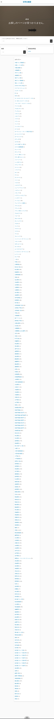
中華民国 (17, 264)
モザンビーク (18, 244)
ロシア (16, 256)
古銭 (16, 336)
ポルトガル (17, 218)
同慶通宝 (17, 341)
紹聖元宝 (17, 619)
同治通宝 (17, 343)
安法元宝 (17, 433)
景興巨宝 (17, 517)
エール (16, 129)
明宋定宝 (17, 499)
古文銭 (16, 325)
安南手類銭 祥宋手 (19, 425)
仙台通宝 (17, 279)
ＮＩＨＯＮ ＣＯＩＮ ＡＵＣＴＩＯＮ (24, 98)
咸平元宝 (17, 348)
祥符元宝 (17, 594)
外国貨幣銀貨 (18, 376)
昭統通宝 (17, 507)
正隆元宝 (17, 543)
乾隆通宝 (17, 272)
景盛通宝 (17, 512)
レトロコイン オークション (22, 251)
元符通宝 (17, 284)
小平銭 (16, 456)
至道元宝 (17, 629)
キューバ (17, 149)
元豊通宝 (17, 287)
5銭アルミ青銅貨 (19, 80)
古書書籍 (17, 328)
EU (15, 93)
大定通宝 (17, 384)
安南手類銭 (17, 410)
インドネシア (18, 126)
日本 (16, 494)
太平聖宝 (17, 399)
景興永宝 (17, 520)
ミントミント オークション (22, 239)
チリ (16, 175)
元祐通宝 (17, 282)
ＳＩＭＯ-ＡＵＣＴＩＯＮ (21, 101)
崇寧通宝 (17, 463)
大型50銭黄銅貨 (19, 382)
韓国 (16, 691)
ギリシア (17, 152)
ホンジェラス (18, 221)
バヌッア (17, 193)
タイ (16, 172)
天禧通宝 (17, 394)
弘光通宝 (17, 479)
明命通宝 (17, 497)
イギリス (17, 113)
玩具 (16, 583)
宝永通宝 (17, 438)
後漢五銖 (17, 481)
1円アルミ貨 (18, 72)
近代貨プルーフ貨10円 (20, 655)
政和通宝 (17, 489)
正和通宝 (17, 540)
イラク (16, 118)
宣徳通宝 (17, 443)
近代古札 (17, 640)
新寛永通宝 (17, 491)
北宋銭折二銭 (18, 310)
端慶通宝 (17, 609)
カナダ (16, 141)
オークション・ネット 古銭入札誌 (23, 131)
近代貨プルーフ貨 (19, 650)
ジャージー (17, 159)
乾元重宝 (17, 269)
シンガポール (18, 162)
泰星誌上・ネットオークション (23, 558)
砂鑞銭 (16, 589)
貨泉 (16, 637)
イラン (16, 121)
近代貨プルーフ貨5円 (20, 665)
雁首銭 (16, 688)
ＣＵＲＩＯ (17, 90)
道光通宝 (17, 668)
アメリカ (17, 106)
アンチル (17, 111)
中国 (16, 261)
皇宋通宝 (17, 586)
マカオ (16, 223)
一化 (16, 259)
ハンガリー (17, 198)
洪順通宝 (17, 568)
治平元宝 (17, 550)
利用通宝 (17, 300)
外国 (16, 369)
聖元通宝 (17, 624)
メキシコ (17, 241)
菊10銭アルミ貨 (19, 632)
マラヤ (16, 231)
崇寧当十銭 (17, 461)
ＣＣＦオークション (20, 88)
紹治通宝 (17, 617)
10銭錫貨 (17, 70)
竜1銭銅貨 (17, 606)
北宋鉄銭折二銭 (19, 305)
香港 (16, 698)
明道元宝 (17, 502)
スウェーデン (18, 164)
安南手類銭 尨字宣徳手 (20, 415)
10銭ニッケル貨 (19, 65)
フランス (17, 208)
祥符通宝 (17, 596)
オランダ (17, 139)
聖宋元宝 (17, 627)
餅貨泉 (16, 696)
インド (16, 123)
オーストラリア (19, 134)
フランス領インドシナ (20, 210)
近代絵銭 (17, 645)
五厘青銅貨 (17, 274)
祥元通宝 (17, 591)
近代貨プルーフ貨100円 (21, 652)
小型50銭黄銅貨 (19, 451)
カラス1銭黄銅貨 (19, 147)
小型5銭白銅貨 (18, 453)
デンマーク (17, 177)
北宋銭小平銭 (18, 307)
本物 (16, 530)
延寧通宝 (17, 476)
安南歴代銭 (17, 430)
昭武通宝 (17, 504)
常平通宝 (17, 471)
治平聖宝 (17, 553)
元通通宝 (17, 290)
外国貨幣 (17, 374)
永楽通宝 (17, 548)
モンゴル (17, 246)
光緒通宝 (17, 295)
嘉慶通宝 (17, 361)
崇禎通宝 (17, 468)
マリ (16, 233)
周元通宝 (17, 346)
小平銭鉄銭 (17, 458)
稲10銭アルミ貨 (19, 599)
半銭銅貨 (17, 315)
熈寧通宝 (17, 578)
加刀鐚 (16, 302)
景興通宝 (17, 522)
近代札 (16, 642)
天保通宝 (17, 392)
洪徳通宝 (17, 563)
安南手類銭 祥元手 (19, 422)
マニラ (16, 226)
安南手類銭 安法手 (19, 412)
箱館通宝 (17, 612)
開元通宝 (17, 681)
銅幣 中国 (17, 673)
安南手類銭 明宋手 (19, 417)
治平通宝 (17, 555)
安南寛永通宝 (18, 407)
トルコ (16, 182)
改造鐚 (16, 486)
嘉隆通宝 (17, 366)
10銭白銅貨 (17, 67)
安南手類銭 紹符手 (19, 428)
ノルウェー (17, 190)
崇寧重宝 (17, 466)
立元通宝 (17, 604)
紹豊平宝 (17, 622)
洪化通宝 (17, 560)
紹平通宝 (17, 614)
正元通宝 (17, 537)
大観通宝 (17, 389)
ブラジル (17, 205)
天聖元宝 (17, 397)
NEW (29, 51)
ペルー (16, 215)
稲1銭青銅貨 (18, 601)
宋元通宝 (17, 435)
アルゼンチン (18, 108)
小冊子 (16, 448)
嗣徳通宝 (17, 359)
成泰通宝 (17, 484)
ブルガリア (17, 213)
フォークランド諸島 (20, 203)
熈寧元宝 (17, 576)
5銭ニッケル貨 (18, 83)
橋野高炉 (17, 535)
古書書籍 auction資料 (20, 330)
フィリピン (17, 200)
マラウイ (17, 228)
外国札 (16, 371)
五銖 (16, 277)
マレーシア (17, 236)
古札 (16, 333)
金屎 (16, 670)
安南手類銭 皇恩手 (19, 420)
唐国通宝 (17, 353)
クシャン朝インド (19, 154)
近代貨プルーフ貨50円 (20, 663)
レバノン (17, 254)
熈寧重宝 (17, 581)
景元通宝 (17, 509)
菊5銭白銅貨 (18, 635)
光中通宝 (17, 292)
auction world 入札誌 (20, 85)
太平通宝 (17, 402)
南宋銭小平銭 (18, 320)
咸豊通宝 (17, 351)
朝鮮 (16, 527)
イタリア (17, 116)
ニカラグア (17, 185)
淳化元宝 (17, 571)
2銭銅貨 (17, 75)
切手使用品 (17, 297)
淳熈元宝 (17, 573)
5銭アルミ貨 (18, 78)
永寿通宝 (17, 545)
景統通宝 (17, 514)
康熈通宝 (17, 474)
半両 (16, 313)
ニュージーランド (19, 187)
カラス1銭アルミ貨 (19, 144)
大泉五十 (17, 387)
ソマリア (17, 169)
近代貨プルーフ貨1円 (20, 658)
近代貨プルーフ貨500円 (21, 660)
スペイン (17, 167)
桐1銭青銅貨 (18, 532)
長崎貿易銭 (17, 678)
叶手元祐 (17, 338)
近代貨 (16, 647)
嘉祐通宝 (17, 364)
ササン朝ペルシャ (19, 157)
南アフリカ (17, 318)
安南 (16, 405)
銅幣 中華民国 (18, 675)
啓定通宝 (17, 356)
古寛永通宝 (17, 323)
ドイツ (16, 180)
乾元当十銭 (17, 267)
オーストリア (18, 136)
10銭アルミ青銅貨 (19, 62)
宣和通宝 (17, 440)
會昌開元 (17, 525)
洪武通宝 (17, 566)
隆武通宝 (17, 683)
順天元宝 (17, 693)
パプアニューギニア (20, 195)
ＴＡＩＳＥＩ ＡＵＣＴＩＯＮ (22, 103)
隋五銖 (16, 686)
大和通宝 (17, 379)
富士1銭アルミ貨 (19, 445)
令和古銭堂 (27, 2)
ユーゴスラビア (19, 249)
